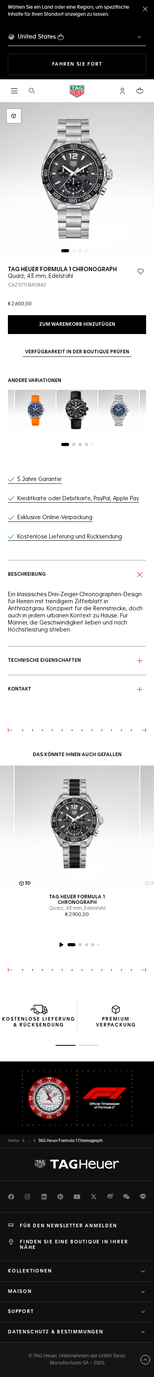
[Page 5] (92, 251)
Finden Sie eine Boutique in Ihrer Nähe (74, 1245)
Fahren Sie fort (99, 64)
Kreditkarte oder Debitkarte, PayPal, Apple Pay (78, 498)
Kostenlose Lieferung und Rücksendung (69, 537)
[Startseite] (77, 91)
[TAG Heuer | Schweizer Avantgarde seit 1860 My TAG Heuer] (77, 1164)
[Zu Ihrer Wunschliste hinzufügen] (140, 271)
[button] (122, 90)
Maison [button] (20, 1291)
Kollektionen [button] (30, 1271)
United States (37, 37)
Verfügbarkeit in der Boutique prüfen (77, 352)
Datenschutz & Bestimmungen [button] (55, 1332)
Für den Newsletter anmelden (68, 1226)
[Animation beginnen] (61, 944)
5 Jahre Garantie (39, 479)
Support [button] (21, 1311)
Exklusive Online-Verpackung (54, 517)
